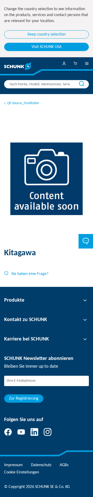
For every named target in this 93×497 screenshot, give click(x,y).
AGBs (64, 465)
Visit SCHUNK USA (46, 47)
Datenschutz (41, 465)
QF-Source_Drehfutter (23, 103)
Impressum (13, 465)
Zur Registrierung (23, 398)
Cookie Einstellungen (21, 472)
